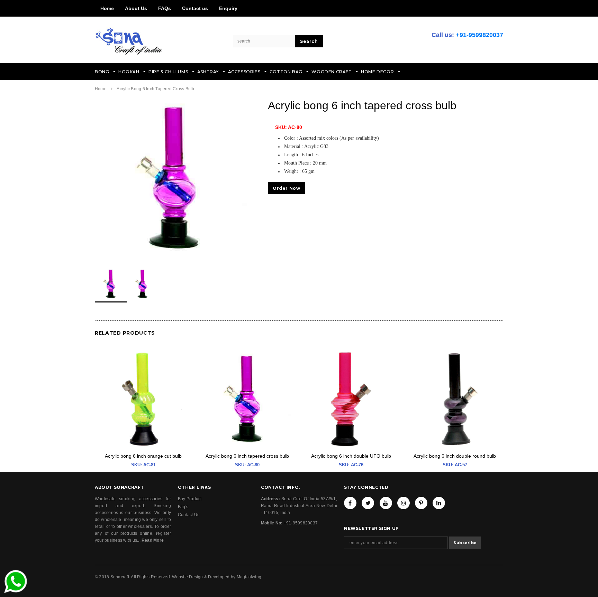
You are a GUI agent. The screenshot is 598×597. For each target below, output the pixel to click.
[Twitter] (368, 503)
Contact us (195, 8)
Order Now (286, 188)
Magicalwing (249, 577)
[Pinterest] (421, 503)
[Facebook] (350, 503)
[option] (174, 178)
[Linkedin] (439, 503)
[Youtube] (386, 503)
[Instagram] (403, 503)
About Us (136, 8)
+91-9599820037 (479, 34)
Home (107, 8)
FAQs (164, 8)
